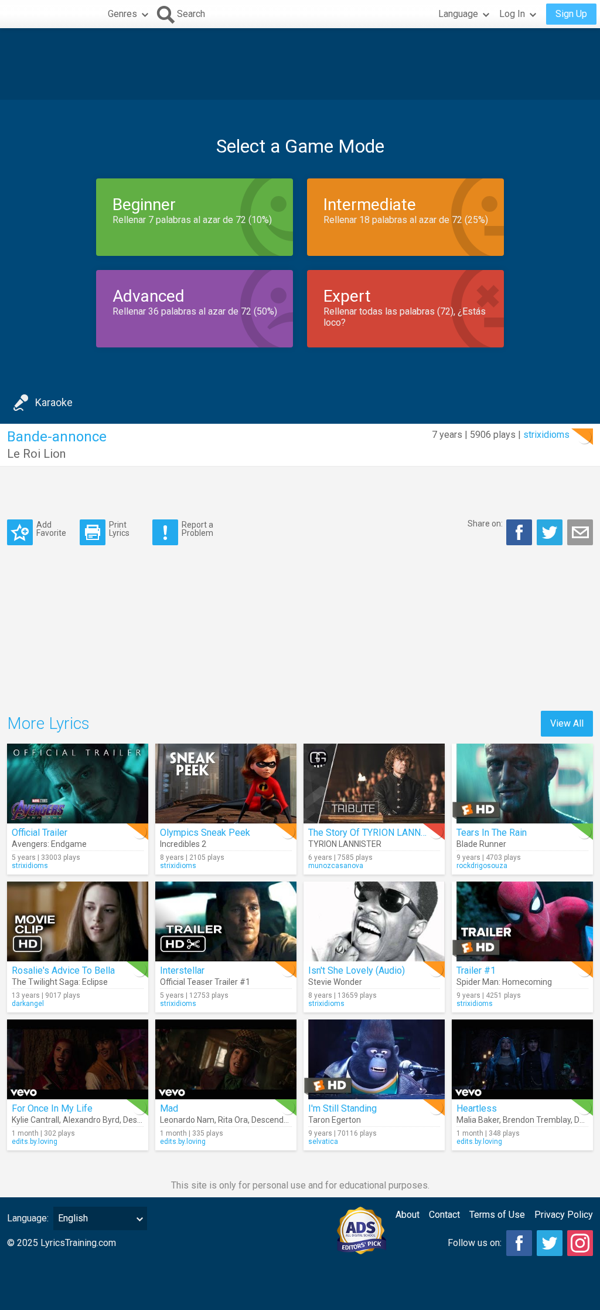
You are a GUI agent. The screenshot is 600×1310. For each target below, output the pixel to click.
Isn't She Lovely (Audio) (356, 970)
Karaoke (54, 402)
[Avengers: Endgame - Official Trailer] (77, 783)
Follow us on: (475, 1242)
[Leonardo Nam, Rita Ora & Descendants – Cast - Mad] (225, 1059)
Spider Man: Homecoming (504, 982)
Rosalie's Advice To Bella (63, 970)
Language (458, 13)
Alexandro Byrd (91, 1120)
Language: (28, 1218)
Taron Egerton (334, 1120)
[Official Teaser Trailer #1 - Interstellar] (225, 921)
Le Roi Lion (36, 454)
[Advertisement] (300, 64)
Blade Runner (481, 844)
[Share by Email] (580, 532)
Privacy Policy (563, 1214)
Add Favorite (51, 528)
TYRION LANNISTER (344, 844)
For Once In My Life (52, 1108)
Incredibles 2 (183, 844)
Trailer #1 (476, 970)
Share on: (485, 523)
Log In (512, 13)
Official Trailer (39, 832)
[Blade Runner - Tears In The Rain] (522, 783)
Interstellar (182, 970)
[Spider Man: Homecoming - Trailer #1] (522, 921)
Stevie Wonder (335, 982)
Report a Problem (197, 528)
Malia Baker (477, 1120)
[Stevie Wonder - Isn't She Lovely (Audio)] (374, 921)
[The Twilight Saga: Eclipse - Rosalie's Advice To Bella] (77, 921)
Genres (122, 13)
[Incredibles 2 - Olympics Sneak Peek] (225, 783)
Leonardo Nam (187, 1120)
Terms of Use (497, 1214)
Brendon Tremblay (537, 1120)
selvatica (323, 1141)
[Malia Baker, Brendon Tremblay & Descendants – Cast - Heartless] (522, 1059)
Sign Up (571, 13)
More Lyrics (48, 723)
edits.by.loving (34, 1141)
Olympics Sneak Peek (205, 832)
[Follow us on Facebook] (519, 1243)
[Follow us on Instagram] (580, 1243)
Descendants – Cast (288, 1120)
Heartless (476, 1108)
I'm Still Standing (342, 1108)
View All (567, 723)
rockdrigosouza (481, 866)
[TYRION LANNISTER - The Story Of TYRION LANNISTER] (374, 783)
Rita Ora (233, 1120)
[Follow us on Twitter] (549, 1243)
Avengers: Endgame (49, 844)
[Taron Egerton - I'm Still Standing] (374, 1059)
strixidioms (546, 434)
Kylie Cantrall (35, 1120)
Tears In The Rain (491, 832)
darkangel (28, 1004)
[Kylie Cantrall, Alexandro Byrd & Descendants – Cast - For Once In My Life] (77, 1059)
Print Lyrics (119, 528)
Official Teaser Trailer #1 (205, 982)
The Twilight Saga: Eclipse (60, 982)
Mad (169, 1108)
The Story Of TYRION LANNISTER (377, 832)
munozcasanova (335, 866)
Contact (444, 1214)
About (408, 1214)
